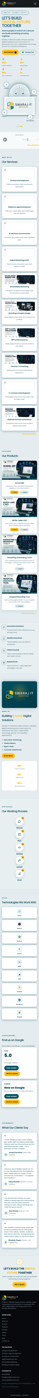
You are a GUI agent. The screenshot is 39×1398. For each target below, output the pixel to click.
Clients (4, 1332)
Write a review (12, 1073)
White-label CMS (19, 520)
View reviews (11, 1068)
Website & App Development (11, 1353)
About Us (5, 1321)
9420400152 (6, 1374)
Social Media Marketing (9, 1362)
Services (4, 1324)
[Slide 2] (18, 126)
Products (5, 1327)
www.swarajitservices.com (10, 1380)
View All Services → (29, 434)
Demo (15, 492)
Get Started (10, 52)
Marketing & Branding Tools (19, 557)
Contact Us (28, 52)
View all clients (33, 145)
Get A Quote (19, 1284)
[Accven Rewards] (16, 139)
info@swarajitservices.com (11, 1377)
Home (4, 1318)
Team (4, 1335)
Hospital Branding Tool (19, 597)
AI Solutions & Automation (10, 1356)
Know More (8, 756)
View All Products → (29, 613)
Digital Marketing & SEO (9, 1359)
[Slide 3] (21, 126)
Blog (3, 1338)
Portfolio (4, 1330)
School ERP (19, 483)
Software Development (9, 1351)
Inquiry (25, 492)
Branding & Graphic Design (11, 1365)
